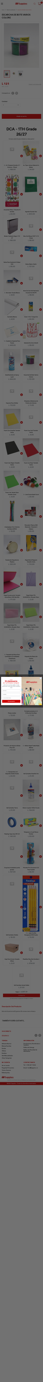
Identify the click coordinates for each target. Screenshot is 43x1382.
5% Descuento (11, 701)
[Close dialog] (41, 678)
